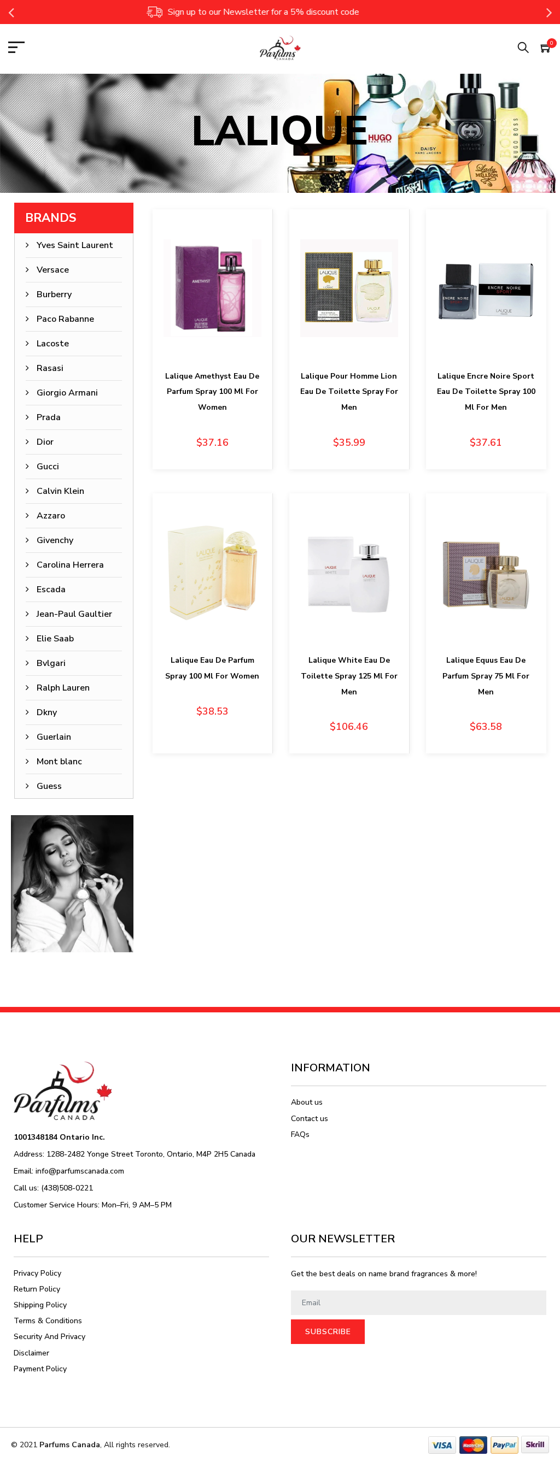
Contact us (309, 1118)
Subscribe (328, 1332)
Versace (53, 270)
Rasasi (50, 368)
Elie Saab (55, 639)
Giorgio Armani (67, 393)
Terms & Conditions (48, 1321)
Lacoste (53, 344)
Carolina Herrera (70, 565)
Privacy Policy (37, 1273)
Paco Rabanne (65, 319)
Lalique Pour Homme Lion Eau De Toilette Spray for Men (349, 392)
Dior (45, 442)
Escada (51, 589)
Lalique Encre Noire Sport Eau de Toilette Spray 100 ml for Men (486, 392)
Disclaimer (31, 1353)
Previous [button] (11, 12)
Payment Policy (40, 1369)
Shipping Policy (40, 1305)
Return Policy (37, 1289)
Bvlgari (51, 663)
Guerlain (54, 737)
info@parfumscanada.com (80, 1171)
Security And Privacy (49, 1336)
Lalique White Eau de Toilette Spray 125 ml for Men (349, 676)
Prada (49, 417)
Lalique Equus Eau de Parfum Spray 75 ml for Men (485, 676)
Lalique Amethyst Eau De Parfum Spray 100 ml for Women (212, 392)
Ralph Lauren (63, 688)
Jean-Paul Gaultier (74, 614)
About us (307, 1102)
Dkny (47, 712)
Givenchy (55, 540)
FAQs (300, 1134)
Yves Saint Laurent (75, 245)
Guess (49, 786)
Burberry (54, 294)
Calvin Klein (60, 491)
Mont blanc (59, 762)
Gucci (48, 467)
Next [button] (549, 12)
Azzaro (51, 516)
